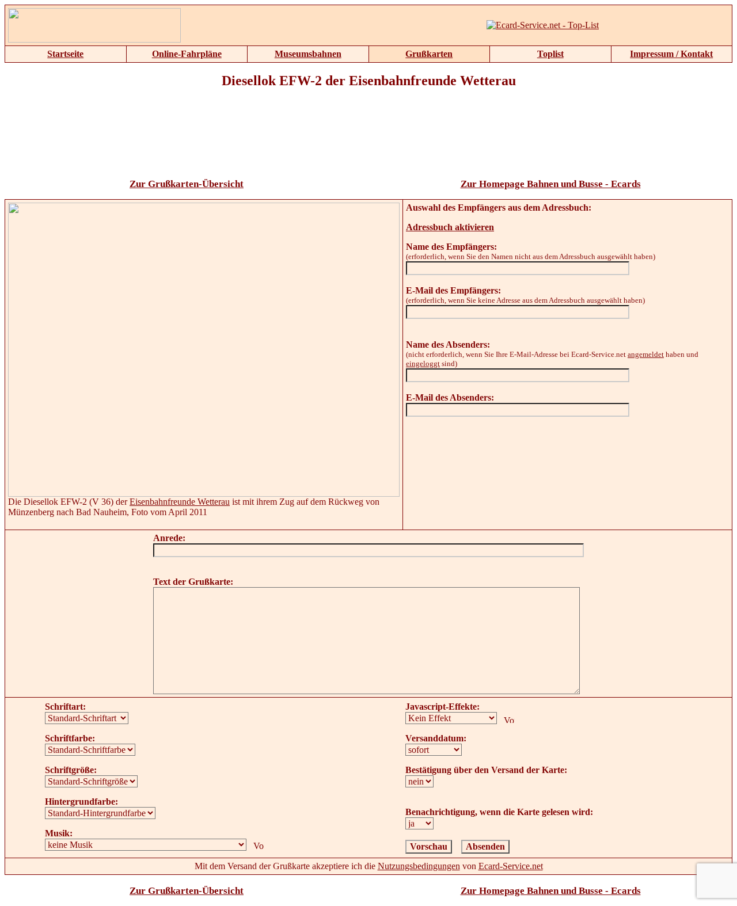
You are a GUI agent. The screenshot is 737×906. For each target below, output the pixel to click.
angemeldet (646, 354)
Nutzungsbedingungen (419, 866)
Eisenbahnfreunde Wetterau (180, 502)
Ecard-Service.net (510, 866)
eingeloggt (423, 363)
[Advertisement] (368, 141)
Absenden (485, 846)
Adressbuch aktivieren (450, 227)
